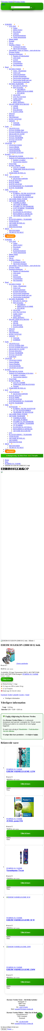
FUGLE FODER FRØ (16, 130)
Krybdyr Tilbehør (14, 165)
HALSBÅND (17, 110)
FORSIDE (8, 24)
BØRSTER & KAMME (25, 91)
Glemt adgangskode (19, 37)
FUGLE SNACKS (15, 136)
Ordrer (15, 28)
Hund (7, 67)
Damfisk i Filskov (15, 45)
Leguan (15, 60)
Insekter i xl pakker (19, 160)
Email (27, 695)
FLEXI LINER (18, 112)
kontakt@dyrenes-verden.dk (24, 1009)
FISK (6, 190)
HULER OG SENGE (20, 86)
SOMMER (16, 125)
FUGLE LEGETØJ (15, 139)
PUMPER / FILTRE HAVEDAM (24, 193)
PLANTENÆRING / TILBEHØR (20, 219)
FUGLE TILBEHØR (16, 138)
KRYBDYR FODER (16, 156)
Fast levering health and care (22, 80)
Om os (11, 43)
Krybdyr (7, 154)
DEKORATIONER (15, 227)
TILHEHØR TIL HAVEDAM (23, 197)
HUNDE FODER (15, 69)
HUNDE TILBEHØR (16, 84)
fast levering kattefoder (20, 178)
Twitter (10, 695)
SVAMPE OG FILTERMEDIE (23, 206)
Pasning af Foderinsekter (21, 56)
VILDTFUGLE (14, 128)
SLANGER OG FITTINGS (22, 212)
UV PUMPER (18, 210)
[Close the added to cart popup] (12, 1029)
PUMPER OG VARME (30, 674)
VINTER (16, 123)
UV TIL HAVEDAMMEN (22, 195)
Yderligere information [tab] (12, 698)
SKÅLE (11, 115)
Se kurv (4, 1029)
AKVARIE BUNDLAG (17, 223)
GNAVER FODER (15, 145)
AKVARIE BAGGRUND (21, 216)
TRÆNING (17, 100)
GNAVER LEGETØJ (16, 152)
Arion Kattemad (14, 177)
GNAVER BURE (15, 151)
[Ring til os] (39, 1015)
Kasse (9, 1029)
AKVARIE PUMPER (20, 204)
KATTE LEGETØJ (15, 184)
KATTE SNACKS (15, 180)
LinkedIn (16, 695)
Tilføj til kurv (7, 679)
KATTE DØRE (14, 182)
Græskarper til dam (19, 47)
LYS (10, 217)
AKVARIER (13, 225)
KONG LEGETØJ (15, 119)
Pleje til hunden (18, 87)
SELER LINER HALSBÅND (19, 104)
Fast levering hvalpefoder (21, 82)
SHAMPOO (21, 89)
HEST (7, 229)
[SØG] (31, 7)
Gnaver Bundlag (14, 149)
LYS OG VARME (19, 167)
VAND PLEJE (14, 221)
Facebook (4, 695)
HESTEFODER (14, 230)
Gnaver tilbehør (14, 147)
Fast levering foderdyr (20, 162)
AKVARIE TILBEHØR (17, 201)
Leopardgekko (18, 63)
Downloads (17, 32)
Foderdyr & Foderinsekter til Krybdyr (21, 158)
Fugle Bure (12, 141)
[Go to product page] (24, 757)
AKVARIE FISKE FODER (18, 199)
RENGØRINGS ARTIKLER (22, 214)
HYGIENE (21, 93)
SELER (15, 108)
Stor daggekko (18, 65)
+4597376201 (23, 1007)
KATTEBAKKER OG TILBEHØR (21, 186)
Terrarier (16, 171)
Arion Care (16, 73)
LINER (15, 106)
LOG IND (12, 26)
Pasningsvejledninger (16, 54)
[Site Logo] (13, 2)
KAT (6, 175)
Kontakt (11, 41)
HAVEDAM (13, 191)
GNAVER (8, 143)
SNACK (12, 113)
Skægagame (17, 61)
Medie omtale (13, 39)
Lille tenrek (16, 58)
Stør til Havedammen (20, 48)
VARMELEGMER (19, 203)
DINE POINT (17, 30)
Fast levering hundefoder (21, 78)
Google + (22, 695)
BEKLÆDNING (18, 102)
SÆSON (12, 121)
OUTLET (10, 236)
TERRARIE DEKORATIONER (24, 169)
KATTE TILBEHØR (16, 188)
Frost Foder (12, 164)
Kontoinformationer (19, 35)
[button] (3, 4)
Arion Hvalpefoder (19, 74)
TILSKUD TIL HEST (16, 232)
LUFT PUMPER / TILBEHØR (23, 208)
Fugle (7, 126)
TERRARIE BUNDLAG (17, 173)
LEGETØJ (16, 95)
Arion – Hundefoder (19, 71)
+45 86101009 (23, 1022)
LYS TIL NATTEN (19, 97)
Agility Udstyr (17, 99)
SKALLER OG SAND (16, 134)
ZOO (6, 234)
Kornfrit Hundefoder (20, 76)
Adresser (16, 34)
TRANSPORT (14, 117)
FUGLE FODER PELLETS (18, 132)
